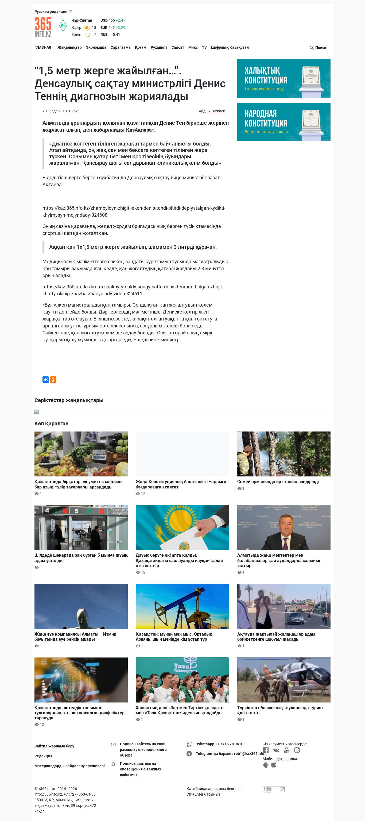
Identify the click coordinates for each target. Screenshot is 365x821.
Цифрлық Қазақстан (230, 47)
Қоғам (140, 47)
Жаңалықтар (69, 47)
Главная (42, 47)
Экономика (96, 47)
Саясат (178, 47)
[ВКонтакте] (45, 379)
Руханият (159, 47)
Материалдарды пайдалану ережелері (68, 766)
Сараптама (121, 47)
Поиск (320, 47)
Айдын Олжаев (212, 111)
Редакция (43, 756)
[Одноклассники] (53, 379)
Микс (193, 47)
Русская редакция (50, 11)
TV (204, 47)
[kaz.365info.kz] (46, 27)
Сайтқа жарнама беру (54, 746)
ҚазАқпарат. (141, 130)
